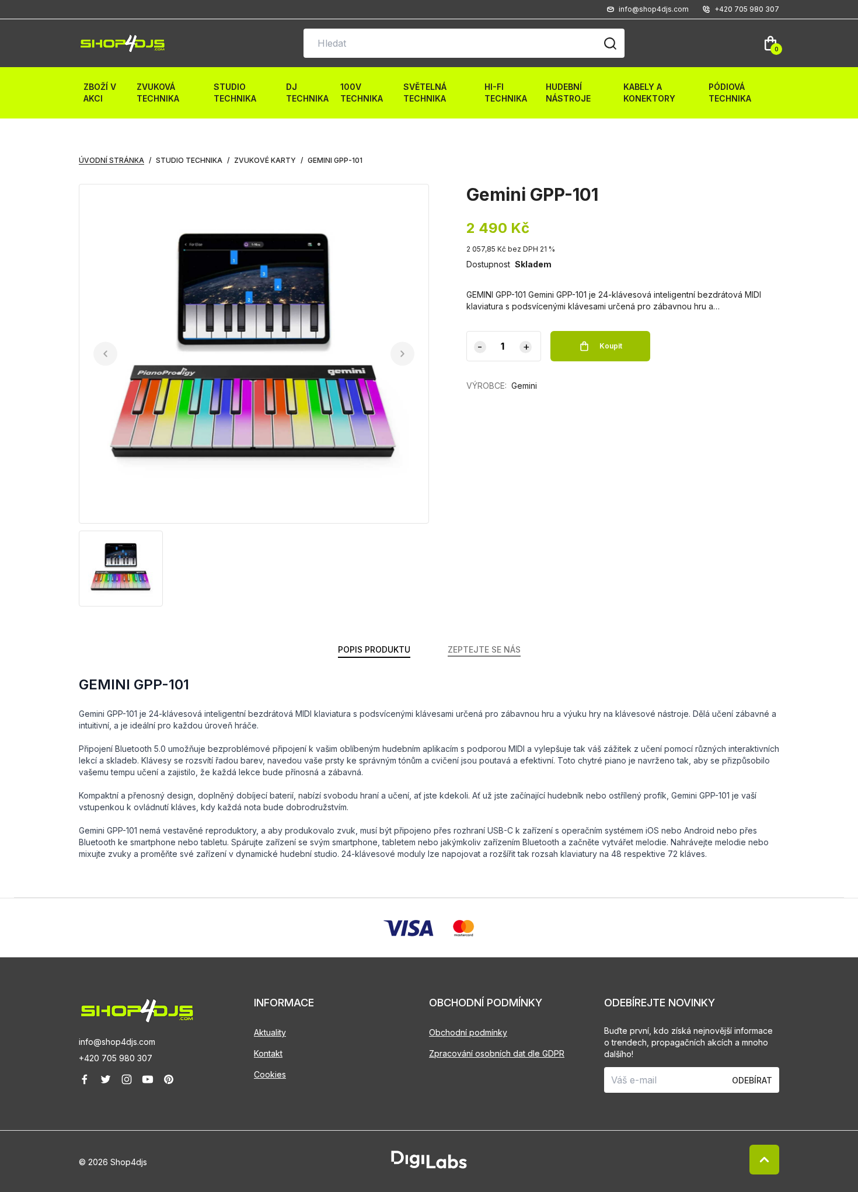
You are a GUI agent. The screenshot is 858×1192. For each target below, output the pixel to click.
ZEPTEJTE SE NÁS (484, 649)
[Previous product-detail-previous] (105, 354)
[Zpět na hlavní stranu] (166, 1011)
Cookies (270, 1074)
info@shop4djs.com (117, 1042)
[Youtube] (148, 1079)
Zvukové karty (265, 160)
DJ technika (307, 92)
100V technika (361, 92)
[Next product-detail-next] (402, 354)
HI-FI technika (505, 92)
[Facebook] (84, 1079)
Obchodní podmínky (468, 1032)
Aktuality (270, 1032)
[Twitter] (105, 1079)
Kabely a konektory (649, 92)
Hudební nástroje (568, 92)
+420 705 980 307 (115, 1058)
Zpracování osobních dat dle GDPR (496, 1053)
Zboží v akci (99, 92)
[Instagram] (126, 1079)
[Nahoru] (764, 1159)
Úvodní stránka (111, 160)
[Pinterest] (169, 1079)
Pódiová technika (730, 92)
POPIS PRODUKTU (374, 649)
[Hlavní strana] (122, 43)
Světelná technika (425, 92)
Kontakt (268, 1053)
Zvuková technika (158, 92)
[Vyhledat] (610, 43)
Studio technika (235, 92)
